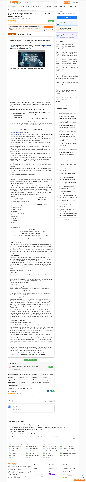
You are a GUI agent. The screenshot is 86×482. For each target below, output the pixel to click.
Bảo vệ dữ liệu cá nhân (53, 470)
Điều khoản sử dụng (53, 466)
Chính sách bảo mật (53, 468)
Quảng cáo (36, 470)
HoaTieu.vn (14, 464)
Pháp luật (13, 10)
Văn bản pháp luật (21, 10)
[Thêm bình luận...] (33, 410)
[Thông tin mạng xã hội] (52, 475)
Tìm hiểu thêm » (17, 29)
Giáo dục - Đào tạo (31, 10)
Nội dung (12, 34)
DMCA (50, 471)
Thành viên (67, 2)
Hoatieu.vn (8, 10)
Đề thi (75, 6)
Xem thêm (75, 157)
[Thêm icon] (13, 406)
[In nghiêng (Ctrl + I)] (19, 406)
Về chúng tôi (37, 466)
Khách (60, 11)
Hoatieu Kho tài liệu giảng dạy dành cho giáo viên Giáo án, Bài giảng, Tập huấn (14, 3)
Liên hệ (35, 468)
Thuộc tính (21, 34)
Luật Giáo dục (16, 132)
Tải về (29, 34)
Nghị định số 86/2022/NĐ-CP (20, 134)
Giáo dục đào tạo (33, 352)
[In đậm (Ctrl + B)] (17, 406)
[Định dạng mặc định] (22, 406)
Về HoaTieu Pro (37, 471)
